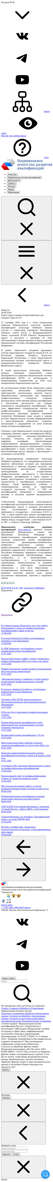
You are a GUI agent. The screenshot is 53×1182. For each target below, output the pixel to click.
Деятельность (14, 180)
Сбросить (6, 1154)
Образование (13, 192)
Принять (5, 1070)
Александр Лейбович (34, 588)
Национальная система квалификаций (24, 177)
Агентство (12, 174)
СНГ (21, 588)
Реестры (11, 186)
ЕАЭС (15, 588)
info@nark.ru (25, 907)
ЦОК (9, 588)
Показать (6, 1098)
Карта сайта (7, 905)
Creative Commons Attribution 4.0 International (22, 1008)
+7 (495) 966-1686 (10, 907)
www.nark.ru (24, 529)
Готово (16, 1154)
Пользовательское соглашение (36, 1021)
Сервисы (11, 183)
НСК (3, 588)
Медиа (11, 189)
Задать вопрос (8, 978)
